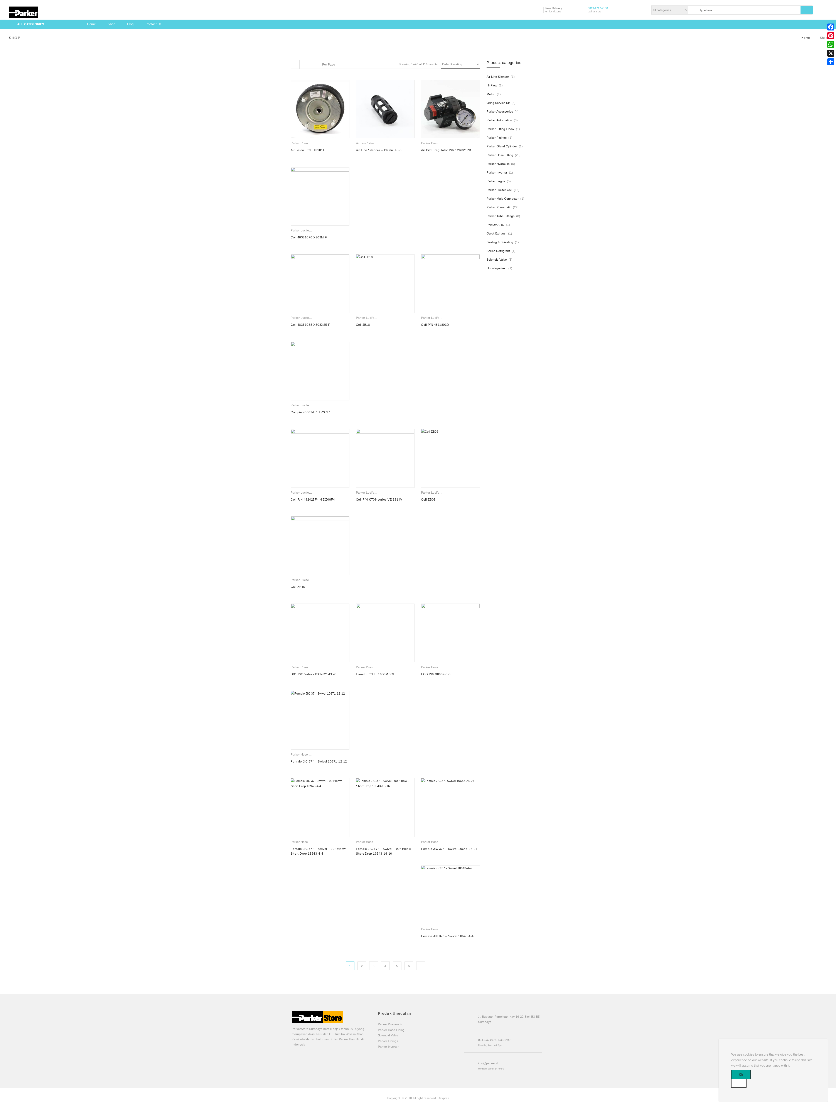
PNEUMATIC (495, 224)
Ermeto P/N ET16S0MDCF (375, 674)
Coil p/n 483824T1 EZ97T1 (311, 412)
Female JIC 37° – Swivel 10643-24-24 (449, 848)
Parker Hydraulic (498, 163)
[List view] (304, 64)
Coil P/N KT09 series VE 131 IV (379, 499)
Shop (111, 24)
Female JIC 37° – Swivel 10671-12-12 (319, 761)
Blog (130, 24)
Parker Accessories (500, 111)
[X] (830, 53)
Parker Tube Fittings (500, 216)
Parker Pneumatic (303, 143)
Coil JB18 (363, 324)
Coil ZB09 (428, 499)
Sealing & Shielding (500, 242)
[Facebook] (830, 27)
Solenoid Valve (497, 259)
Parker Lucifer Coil (303, 230)
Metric (491, 94)
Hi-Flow (492, 85)
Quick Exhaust (496, 233)
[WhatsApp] (830, 44)
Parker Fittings (497, 137)
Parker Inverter (497, 172)
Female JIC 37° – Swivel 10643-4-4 (447, 936)
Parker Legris (496, 181)
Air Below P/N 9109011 (308, 150)
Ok (741, 1074)
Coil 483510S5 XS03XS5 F (310, 324)
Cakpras (443, 1098)
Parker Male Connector (503, 198)
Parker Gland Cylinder (502, 146)
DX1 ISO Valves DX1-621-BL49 (314, 674)
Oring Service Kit (498, 103)
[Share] (830, 61)
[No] (739, 1083)
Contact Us (153, 24)
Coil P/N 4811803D (435, 324)
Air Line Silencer (367, 143)
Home (91, 24)
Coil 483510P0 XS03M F (309, 237)
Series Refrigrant (498, 251)
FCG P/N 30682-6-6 (436, 674)
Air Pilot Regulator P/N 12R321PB (446, 150)
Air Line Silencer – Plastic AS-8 (379, 150)
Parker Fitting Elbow (500, 129)
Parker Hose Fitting (434, 667)
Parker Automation (499, 120)
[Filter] (295, 64)
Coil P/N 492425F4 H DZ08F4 (313, 499)
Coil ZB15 (298, 587)
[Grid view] (313, 64)
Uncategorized (497, 268)
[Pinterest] (830, 35)
